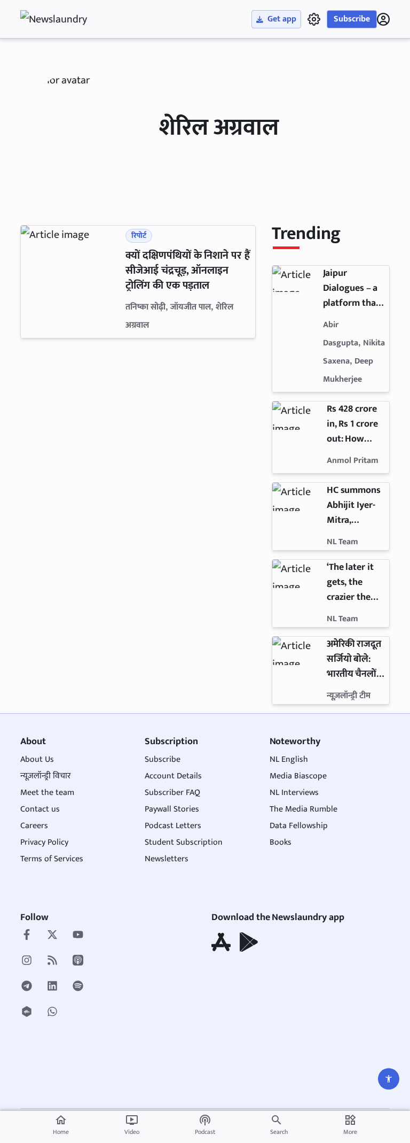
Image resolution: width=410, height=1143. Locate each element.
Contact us (40, 809)
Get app (281, 19)
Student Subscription (184, 842)
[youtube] (78, 935)
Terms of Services (51, 859)
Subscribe (352, 19)
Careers (34, 825)
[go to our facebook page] (26, 935)
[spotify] (78, 986)
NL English (289, 759)
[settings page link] (314, 19)
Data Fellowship (299, 825)
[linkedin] (52, 986)
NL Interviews (294, 792)
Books (280, 842)
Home (61, 1125)
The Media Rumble (303, 809)
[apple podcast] (78, 961)
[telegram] (26, 986)
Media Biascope (298, 776)
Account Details (173, 776)
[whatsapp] (52, 1012)
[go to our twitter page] (52, 935)
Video (131, 1125)
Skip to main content (71, 75)
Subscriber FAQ (172, 792)
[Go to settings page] (388, 1079)
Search (279, 1131)
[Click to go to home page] (63, 19)
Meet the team (47, 792)
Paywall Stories (172, 809)
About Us (37, 759)
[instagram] (26, 961)
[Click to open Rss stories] (52, 961)
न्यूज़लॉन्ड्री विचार (45, 776)
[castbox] (26, 1012)
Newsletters (166, 859)
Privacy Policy (44, 842)
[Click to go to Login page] (383, 19)
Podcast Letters (173, 825)
